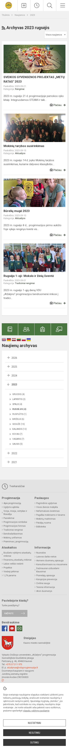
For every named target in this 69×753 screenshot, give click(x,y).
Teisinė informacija (45, 587)
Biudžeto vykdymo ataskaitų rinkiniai (17, 554)
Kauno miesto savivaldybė (37, 643)
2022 (14, 453)
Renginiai (19, 89)
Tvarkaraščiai (17, 486)
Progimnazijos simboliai (15, 522)
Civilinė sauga (43, 583)
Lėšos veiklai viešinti (13, 564)
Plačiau (57, 105)
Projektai (8, 567)
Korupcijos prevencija (46, 579)
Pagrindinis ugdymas (46, 503)
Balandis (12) (19, 429)
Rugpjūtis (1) (19, 414)
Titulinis (6, 15)
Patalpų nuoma (43, 523)
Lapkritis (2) (18, 399)
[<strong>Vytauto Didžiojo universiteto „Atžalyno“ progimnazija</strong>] (8, 5)
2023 (32, 15)
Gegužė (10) (18, 424)
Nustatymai (34, 723)
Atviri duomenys (44, 591)
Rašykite (8, 613)
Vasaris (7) (18, 439)
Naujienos (20, 15)
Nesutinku (34, 732)
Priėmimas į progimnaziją (16, 541)
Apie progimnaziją (12, 503)
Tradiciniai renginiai (25, 283)
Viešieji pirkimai (11, 571)
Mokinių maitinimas (46, 519)
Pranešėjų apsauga (45, 575)
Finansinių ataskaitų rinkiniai (17, 560)
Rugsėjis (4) (19, 409)
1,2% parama (10, 575)
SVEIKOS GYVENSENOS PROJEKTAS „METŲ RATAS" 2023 (34, 79)
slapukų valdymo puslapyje (36, 711)
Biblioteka (41, 526)
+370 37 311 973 (14, 664)
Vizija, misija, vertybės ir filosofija (15, 512)
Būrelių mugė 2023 (17, 211)
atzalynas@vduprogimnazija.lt (22, 667)
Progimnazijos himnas (15, 526)
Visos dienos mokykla (47, 507)
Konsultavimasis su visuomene (51, 564)
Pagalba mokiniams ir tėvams (50, 515)
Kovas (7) (17, 434)
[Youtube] (12, 628)
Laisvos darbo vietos (46, 556)
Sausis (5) (17, 444)
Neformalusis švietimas (48, 511)
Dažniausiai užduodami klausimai (47, 570)
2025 (14, 366)
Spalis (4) (17, 404)
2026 (14, 357)
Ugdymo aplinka (11, 507)
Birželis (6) (18, 419)
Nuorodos (41, 553)
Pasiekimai (9, 518)
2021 (14, 462)
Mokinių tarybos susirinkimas (24, 146)
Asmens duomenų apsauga (50, 560)
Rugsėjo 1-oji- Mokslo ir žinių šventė (29, 276)
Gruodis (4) (18, 394)
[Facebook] (4, 628)
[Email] (19, 628)
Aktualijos (20, 153)
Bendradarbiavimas (13, 534)
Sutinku (34, 742)
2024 (14, 375)
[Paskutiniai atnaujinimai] (36, 5)
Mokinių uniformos (13, 537)
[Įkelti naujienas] (24, 5)
